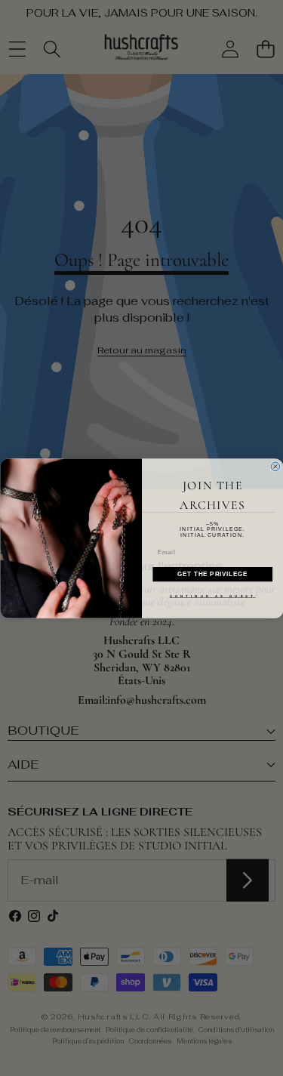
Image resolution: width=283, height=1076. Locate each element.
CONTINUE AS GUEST (212, 595)
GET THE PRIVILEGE (212, 574)
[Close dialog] (275, 466)
